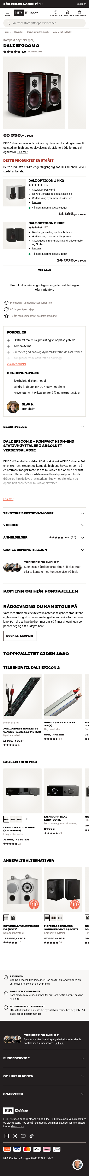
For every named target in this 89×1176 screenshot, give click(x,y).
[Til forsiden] (26, 12)
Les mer (81, 3)
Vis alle (44, 269)
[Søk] (8, 23)
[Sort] (6, 804)
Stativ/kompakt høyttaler (38, 32)
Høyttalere (18, 32)
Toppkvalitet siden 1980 (36, 622)
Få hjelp (73, 571)
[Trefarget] (53, 903)
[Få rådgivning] (77, 1165)
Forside (7, 32)
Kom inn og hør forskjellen (40, 591)
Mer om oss (17, 1111)
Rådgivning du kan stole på (40, 606)
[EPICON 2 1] (34, 93)
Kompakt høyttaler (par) (18, 40)
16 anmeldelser (35, 52)
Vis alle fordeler (16, 364)
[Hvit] (6, 903)
